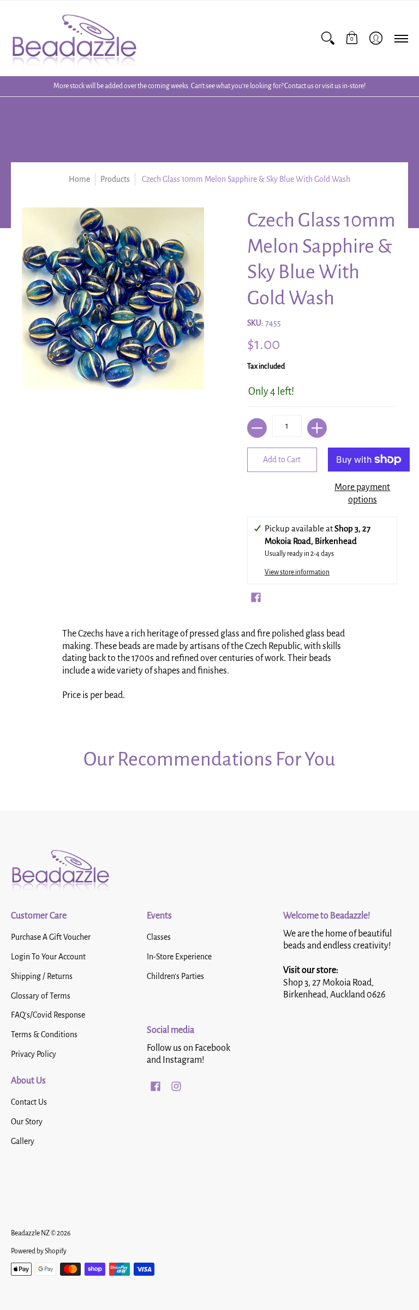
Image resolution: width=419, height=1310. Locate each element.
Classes (159, 937)
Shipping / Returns (42, 976)
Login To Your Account (48, 956)
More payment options (362, 493)
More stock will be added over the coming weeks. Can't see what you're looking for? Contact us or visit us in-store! (209, 86)
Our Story (27, 1121)
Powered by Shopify (39, 1251)
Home (79, 179)
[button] (352, 38)
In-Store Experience (179, 956)
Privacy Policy (33, 1054)
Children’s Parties (175, 976)
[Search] (328, 38)
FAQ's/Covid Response (48, 1015)
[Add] (317, 428)
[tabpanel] (209, 668)
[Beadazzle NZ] (73, 38)
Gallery (22, 1141)
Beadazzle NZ (30, 1233)
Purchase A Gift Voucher (51, 937)
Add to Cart (282, 459)
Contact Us (29, 1102)
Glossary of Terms (40, 995)
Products (115, 179)
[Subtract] (257, 428)
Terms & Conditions (44, 1034)
